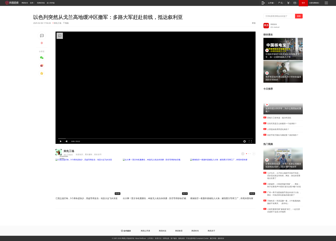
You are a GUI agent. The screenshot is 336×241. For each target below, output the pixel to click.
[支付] (288, 3)
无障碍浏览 (41, 3)
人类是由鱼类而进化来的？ (278, 129)
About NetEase (140, 238)
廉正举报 (213, 238)
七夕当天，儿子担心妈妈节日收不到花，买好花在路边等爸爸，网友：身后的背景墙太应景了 (283, 175)
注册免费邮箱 (314, 3)
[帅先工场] (59, 152)
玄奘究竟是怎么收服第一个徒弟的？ (282, 123)
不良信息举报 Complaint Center (197, 238)
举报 (254, 23)
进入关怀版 (51, 3)
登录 (303, 3)
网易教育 (179, 231)
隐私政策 (181, 238)
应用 (31, 3)
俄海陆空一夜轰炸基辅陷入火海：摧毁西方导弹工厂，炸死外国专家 (221, 198)
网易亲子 (211, 231)
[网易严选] (280, 3)
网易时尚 (195, 231)
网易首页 (25, 3)
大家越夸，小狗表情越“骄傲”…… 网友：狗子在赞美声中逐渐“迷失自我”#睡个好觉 (284, 185)
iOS (272, 27)
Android (276, 27)
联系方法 (158, 238)
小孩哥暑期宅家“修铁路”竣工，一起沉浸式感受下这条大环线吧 (283, 210)
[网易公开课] (271, 3)
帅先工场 (57, 23)
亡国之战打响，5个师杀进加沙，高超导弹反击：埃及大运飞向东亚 (87, 198)
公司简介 (150, 238)
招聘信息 (166, 238)
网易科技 (162, 231)
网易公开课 (145, 231)
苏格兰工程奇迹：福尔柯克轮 (279, 118)
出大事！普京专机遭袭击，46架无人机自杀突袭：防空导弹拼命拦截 (154, 198)
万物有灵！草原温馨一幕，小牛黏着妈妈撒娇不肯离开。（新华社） (283, 202)
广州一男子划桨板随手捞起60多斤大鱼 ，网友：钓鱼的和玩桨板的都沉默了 (284, 193)
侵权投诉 (221, 238)
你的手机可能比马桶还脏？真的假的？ (282, 135)
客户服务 (174, 238)
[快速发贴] (42, 35)
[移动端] (263, 3)
